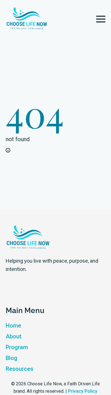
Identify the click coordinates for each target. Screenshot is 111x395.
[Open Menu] (100, 19)
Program (17, 347)
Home (13, 325)
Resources (19, 368)
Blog (11, 358)
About (13, 336)
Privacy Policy (82, 391)
